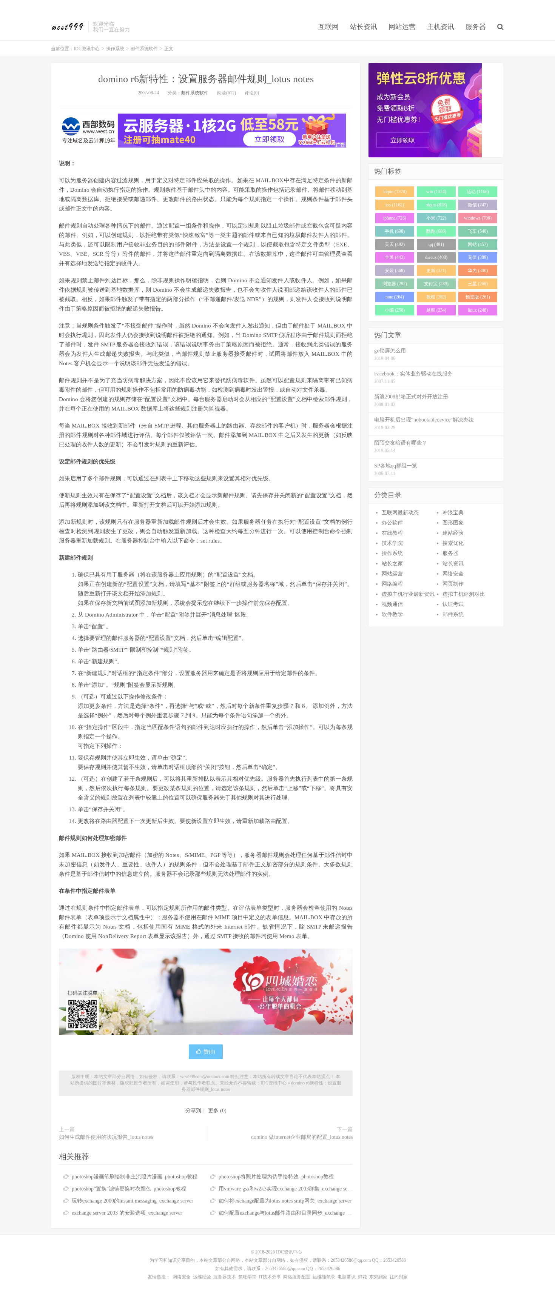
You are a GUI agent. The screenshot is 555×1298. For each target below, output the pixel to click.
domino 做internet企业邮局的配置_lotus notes (302, 1137)
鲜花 (362, 1277)
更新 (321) (436, 270)
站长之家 (392, 563)
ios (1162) (394, 205)
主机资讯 (440, 27)
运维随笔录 (324, 1277)
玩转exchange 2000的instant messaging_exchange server (132, 1201)
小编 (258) (395, 310)
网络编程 (392, 584)
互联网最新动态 (400, 512)
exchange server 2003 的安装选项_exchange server (127, 1213)
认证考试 (453, 604)
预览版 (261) (478, 297)
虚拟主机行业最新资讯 (408, 594)
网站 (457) (478, 244)
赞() (209, 1052)
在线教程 (392, 533)
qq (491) (436, 244)
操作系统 (115, 48)
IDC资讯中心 (68, 27)
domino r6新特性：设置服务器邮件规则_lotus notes (206, 79)
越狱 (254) (436, 310)
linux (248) (478, 310)
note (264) (394, 297)
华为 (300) (478, 270)
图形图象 (453, 523)
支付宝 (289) (436, 283)
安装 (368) (395, 270)
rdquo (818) (436, 205)
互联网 (328, 27)
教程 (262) (436, 297)
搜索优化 (453, 543)
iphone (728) (394, 218)
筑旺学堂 (247, 1277)
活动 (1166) (478, 191)
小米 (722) (436, 218)
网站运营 (402, 27)
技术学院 (392, 543)
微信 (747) (478, 205)
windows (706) (478, 218)
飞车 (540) (478, 231)
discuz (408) (436, 257)
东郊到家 (378, 1277)
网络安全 (453, 574)
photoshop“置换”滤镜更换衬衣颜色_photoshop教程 (129, 1189)
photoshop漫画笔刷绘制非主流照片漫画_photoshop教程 (134, 1177)
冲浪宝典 (453, 512)
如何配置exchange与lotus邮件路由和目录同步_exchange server (289, 1213)
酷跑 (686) (436, 231)
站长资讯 (363, 27)
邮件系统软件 (144, 48)
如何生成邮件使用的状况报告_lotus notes (106, 1137)
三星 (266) (478, 283)
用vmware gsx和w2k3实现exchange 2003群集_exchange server (287, 1189)
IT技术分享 (270, 1277)
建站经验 (453, 533)
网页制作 (453, 584)
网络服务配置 (296, 1277)
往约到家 (399, 1277)
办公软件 (392, 523)
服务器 (476, 27)
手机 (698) (395, 231)
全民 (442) (395, 257)
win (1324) (436, 191)
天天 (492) (395, 244)
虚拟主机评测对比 (463, 594)
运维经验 (202, 1277)
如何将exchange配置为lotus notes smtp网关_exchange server (285, 1201)
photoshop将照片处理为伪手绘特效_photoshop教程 (276, 1177)
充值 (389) (478, 257)
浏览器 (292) (394, 283)
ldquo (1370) (395, 191)
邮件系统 (453, 614)
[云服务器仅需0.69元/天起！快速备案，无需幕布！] (436, 110)
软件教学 (392, 614)
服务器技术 (224, 1277)
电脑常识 (347, 1277)
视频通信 (392, 604)
